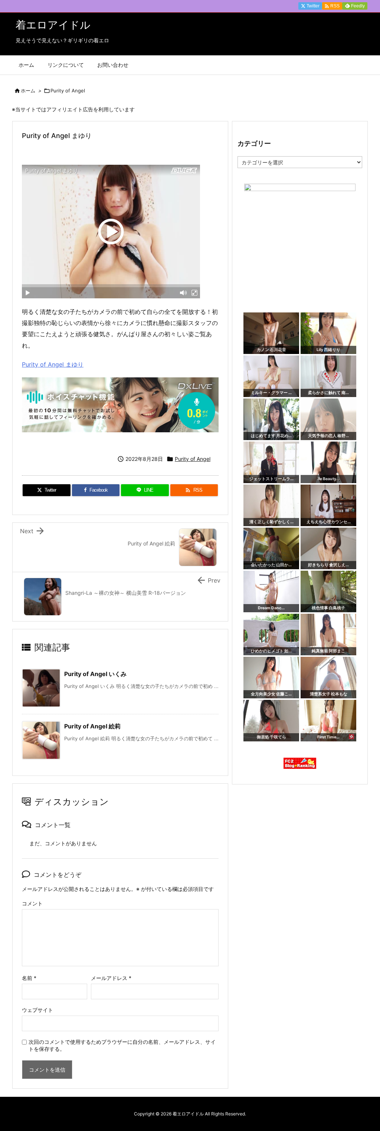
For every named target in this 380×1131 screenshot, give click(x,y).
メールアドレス (111, 978)
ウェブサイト (37, 1010)
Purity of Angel (67, 91)
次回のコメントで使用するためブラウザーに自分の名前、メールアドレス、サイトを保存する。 (122, 1045)
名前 (29, 978)
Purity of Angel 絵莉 (92, 726)
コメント (32, 903)
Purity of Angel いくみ (95, 674)
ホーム (28, 91)
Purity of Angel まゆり (52, 364)
